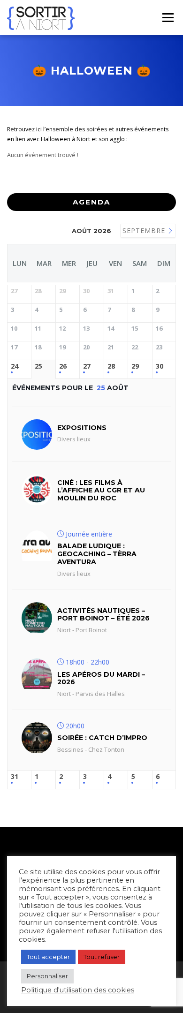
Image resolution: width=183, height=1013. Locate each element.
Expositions (82, 427)
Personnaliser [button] (47, 976)
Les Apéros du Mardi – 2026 (101, 678)
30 (159, 366)
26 (63, 366)
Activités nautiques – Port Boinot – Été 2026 (103, 614)
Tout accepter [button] (48, 956)
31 (14, 777)
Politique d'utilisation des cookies (77, 990)
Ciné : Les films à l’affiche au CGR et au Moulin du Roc (101, 490)
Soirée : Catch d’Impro (102, 737)
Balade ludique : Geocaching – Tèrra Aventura (97, 554)
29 (135, 366)
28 (111, 366)
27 (87, 366)
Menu (167, 17)
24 (14, 366)
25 (38, 366)
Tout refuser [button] (102, 956)
